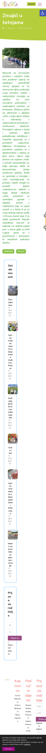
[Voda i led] (13, 439)
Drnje (28, 731)
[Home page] (3, 28)
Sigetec (28, 721)
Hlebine (28, 708)
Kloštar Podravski (28, 715)
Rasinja (28, 705)
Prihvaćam (8, 749)
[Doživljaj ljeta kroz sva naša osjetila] (13, 389)
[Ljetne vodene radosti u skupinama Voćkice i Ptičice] (13, 326)
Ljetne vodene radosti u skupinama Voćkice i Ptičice (10, 351)
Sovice (17, 696)
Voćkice (17, 705)
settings (27, 744)
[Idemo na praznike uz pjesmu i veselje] (13, 535)
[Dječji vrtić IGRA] (10, 4)
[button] (43, 13)
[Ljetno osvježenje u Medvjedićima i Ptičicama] (13, 474)
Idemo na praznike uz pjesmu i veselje (10, 554)
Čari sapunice (10, 302)
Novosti (21, 251)
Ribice (17, 715)
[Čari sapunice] (13, 291)
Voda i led (10, 450)
